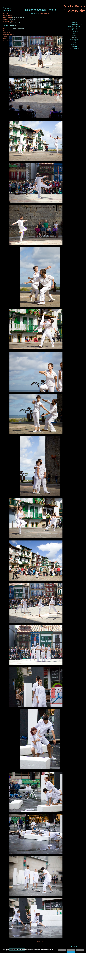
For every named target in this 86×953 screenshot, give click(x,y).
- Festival (5, 38)
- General (5, 30)
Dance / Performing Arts (74, 24)
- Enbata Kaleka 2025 (8, 21)
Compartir (39, 941)
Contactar (74, 46)
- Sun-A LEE (5, 13)
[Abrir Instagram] (73, 946)
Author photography (74, 39)
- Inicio (4, 29)
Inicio (74, 21)
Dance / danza (74, 37)
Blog (74, 33)
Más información (62, 949)
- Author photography (8, 34)
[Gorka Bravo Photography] (74, 9)
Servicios (74, 31)
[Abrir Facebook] (71, 946)
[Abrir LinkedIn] (75, 946)
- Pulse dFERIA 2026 (8, 17)
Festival (74, 42)
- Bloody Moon (6, 19)
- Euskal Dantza (6, 40)
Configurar (71, 949)
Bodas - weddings (74, 48)
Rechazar (80, 949)
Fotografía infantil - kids (74, 29)
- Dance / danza (6, 32)
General (74, 35)
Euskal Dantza (74, 44)
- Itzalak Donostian (7, 15)
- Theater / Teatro (7, 36)
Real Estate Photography (74, 26)
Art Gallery (74, 22)
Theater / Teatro (74, 40)
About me (74, 28)
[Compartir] (48, 13)
